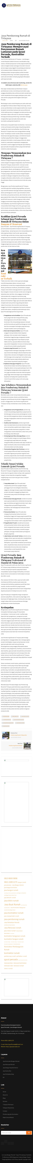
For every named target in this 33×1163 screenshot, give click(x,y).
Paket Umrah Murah (8, 1117)
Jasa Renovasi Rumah (9, 1064)
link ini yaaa (24, 85)
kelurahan (7, 933)
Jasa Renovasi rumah (12, 927)
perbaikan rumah (21, 956)
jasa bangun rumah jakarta (21, 893)
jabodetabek (7, 885)
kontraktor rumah (20, 722)
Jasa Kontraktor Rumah (24, 40)
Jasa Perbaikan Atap (8, 1074)
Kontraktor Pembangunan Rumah (13, 948)
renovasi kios (8, 963)
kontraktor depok (21, 941)
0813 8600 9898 (6, 716)
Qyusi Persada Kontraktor (22, 960)
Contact (5, 1111)
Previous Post (19, 734)
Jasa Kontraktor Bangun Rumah (9, 910)
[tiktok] (5, 1141)
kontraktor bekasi (7, 941)
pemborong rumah (10, 956)
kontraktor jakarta (16, 944)
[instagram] (9, 1143)
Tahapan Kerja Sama (8, 1108)
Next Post (15, 744)
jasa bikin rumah (25, 716)
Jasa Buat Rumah (7, 719)
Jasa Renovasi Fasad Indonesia (9, 925)
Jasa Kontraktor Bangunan (17, 907)
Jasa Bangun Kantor (18, 885)
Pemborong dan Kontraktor (10, 1114)
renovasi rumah (19, 966)
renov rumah (8, 968)
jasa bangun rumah (11, 890)
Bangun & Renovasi (11, 224)
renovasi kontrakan (19, 963)
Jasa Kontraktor (7, 907)
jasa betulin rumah (10, 897)
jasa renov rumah (10, 931)
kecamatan (19, 931)
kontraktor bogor (14, 941)
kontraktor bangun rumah (13, 939)
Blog (4, 1098)
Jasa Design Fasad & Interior (10, 1068)
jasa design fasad (24, 905)
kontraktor (12, 933)
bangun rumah (22, 882)
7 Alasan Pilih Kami (8, 1104)
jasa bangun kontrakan (10, 887)
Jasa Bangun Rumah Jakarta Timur (10, 895)
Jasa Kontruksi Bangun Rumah (11, 1061)
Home (4, 1092)
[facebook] (2, 1143)
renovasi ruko (8, 966)
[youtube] (12, 1143)
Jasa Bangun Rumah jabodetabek (10, 893)
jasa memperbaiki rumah (11, 916)
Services (5, 1101)
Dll (3, 1077)
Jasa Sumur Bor (7, 1071)
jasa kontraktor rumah (19, 719)
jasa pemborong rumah (8, 722)
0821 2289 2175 (15, 716)
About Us (5, 1095)
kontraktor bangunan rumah (14, 936)
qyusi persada (6, 726)
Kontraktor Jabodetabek (8, 944)
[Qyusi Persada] (11, 5)
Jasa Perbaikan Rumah (11, 922)
